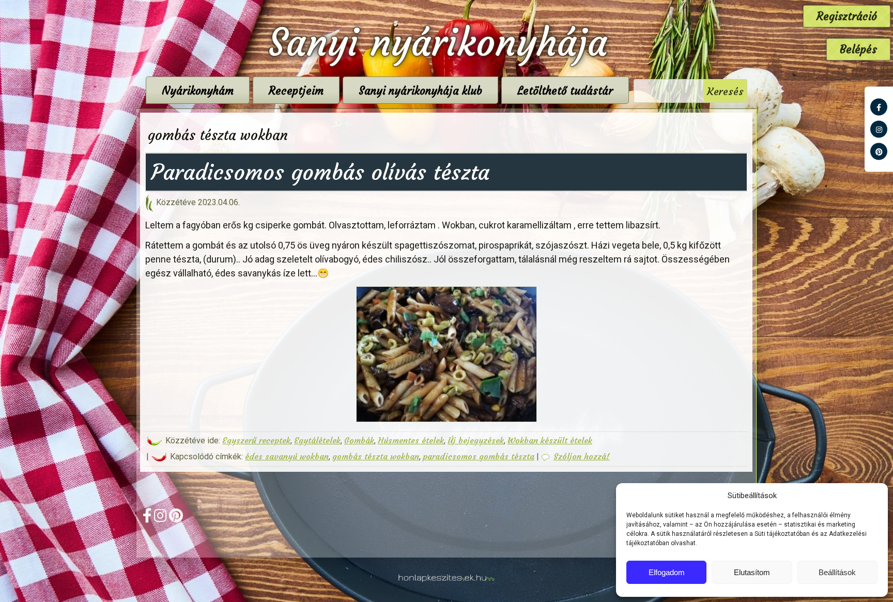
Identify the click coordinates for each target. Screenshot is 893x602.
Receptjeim (296, 91)
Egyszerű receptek (256, 440)
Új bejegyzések (476, 440)
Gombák (359, 440)
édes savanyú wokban (287, 456)
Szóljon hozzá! (581, 456)
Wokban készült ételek (549, 440)
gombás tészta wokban (375, 456)
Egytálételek (317, 440)
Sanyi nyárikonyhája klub (420, 91)
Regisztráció (847, 16)
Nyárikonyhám (198, 91)
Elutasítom (752, 572)
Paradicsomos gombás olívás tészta (320, 172)
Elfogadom (667, 572)
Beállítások (837, 572)
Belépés (858, 49)
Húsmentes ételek (411, 440)
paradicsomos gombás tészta (478, 456)
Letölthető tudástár (565, 91)
